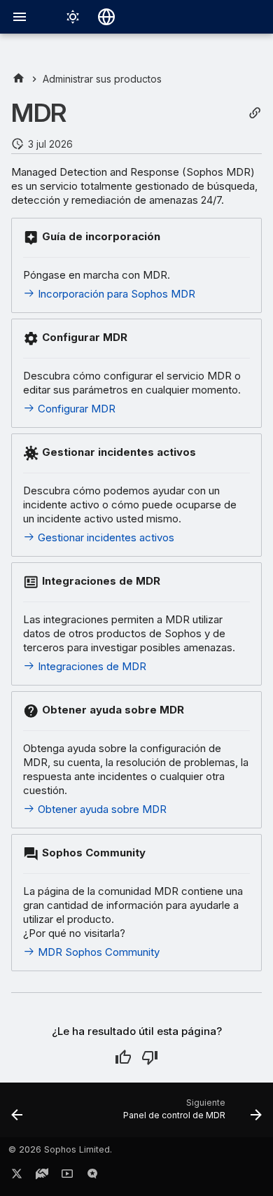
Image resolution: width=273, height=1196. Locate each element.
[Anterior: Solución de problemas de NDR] (17, 1114)
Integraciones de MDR (90, 666)
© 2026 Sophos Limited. (60, 1149)
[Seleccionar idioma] (106, 17)
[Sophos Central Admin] (18, 78)
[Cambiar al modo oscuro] (73, 17)
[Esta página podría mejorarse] (150, 1057)
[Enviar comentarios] (92, 1176)
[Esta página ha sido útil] (123, 1057)
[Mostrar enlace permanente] (255, 113)
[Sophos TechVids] (67, 1176)
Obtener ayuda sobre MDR (101, 809)
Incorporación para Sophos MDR (115, 293)
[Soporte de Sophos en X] (17, 1176)
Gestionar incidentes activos (104, 537)
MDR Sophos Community (97, 952)
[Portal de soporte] (42, 1176)
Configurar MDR (75, 408)
